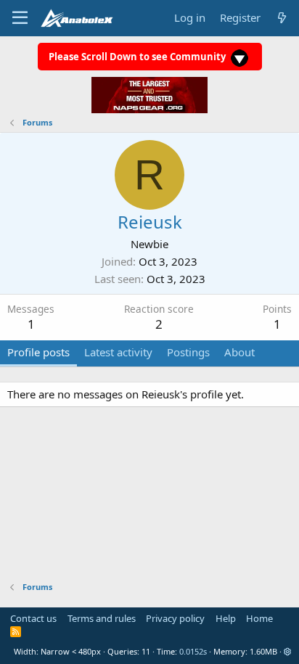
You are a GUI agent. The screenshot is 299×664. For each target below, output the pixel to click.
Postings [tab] (188, 352)
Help (226, 618)
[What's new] (282, 17)
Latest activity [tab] (118, 352)
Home (259, 618)
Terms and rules (101, 618)
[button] (288, 651)
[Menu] (20, 18)
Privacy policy (175, 618)
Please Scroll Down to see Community (138, 56)
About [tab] (239, 352)
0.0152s (193, 651)
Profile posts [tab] (38, 352)
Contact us (33, 618)
